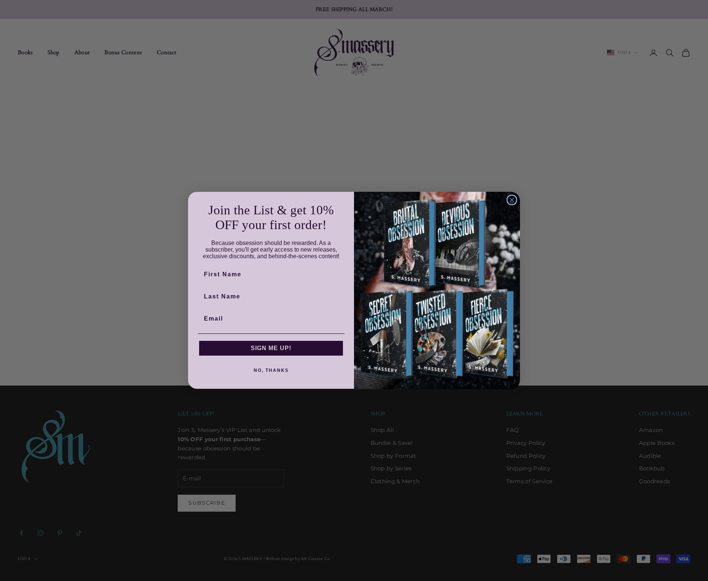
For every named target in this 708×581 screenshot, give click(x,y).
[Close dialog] (511, 200)
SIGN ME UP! (271, 348)
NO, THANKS (271, 370)
